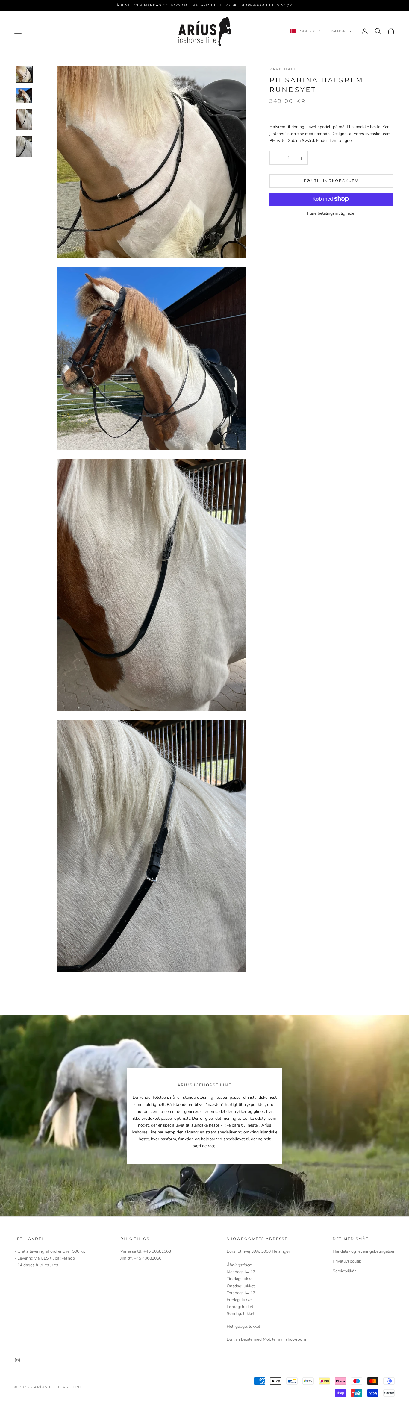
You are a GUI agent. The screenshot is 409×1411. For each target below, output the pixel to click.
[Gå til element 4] (24, 146)
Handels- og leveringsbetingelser (364, 1251)
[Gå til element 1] (24, 74)
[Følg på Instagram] (17, 1360)
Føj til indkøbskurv (331, 181)
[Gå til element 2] (24, 95)
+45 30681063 (157, 1251)
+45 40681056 (147, 1258)
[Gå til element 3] (24, 119)
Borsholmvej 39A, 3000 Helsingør (258, 1251)
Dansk (338, 31)
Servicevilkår (344, 1271)
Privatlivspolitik (347, 1261)
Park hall (282, 69)
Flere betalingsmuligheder (331, 213)
